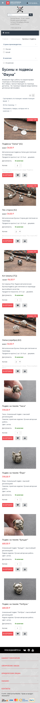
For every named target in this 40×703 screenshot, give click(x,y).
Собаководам (15, 39)
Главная (5, 39)
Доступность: (7, 161)
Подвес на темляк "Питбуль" (15, 604)
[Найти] (31, 14)
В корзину (7, 175)
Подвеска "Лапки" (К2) (12, 144)
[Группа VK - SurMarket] (25, 650)
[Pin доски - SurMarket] (30, 650)
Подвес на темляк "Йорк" (13, 472)
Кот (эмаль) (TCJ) (9, 275)
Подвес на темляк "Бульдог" (15, 539)
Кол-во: (4, 165)
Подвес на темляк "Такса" (14, 406)
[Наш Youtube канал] (34, 650)
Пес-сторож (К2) (9, 210)
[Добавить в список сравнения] (24, 175)
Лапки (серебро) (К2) (11, 340)
